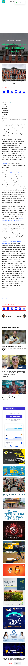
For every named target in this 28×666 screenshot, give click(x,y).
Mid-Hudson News (15, 173)
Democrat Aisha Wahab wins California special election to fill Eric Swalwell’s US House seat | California (13, 372)
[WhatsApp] (20, 92)
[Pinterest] (12, 92)
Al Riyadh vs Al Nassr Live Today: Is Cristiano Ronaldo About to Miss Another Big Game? (14, 348)
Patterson (4, 163)
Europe (19, 40)
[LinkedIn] (16, 92)
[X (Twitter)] (8, 92)
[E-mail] (24, 92)
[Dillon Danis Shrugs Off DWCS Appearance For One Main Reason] (14, 386)
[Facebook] (4, 92)
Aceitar (10, 663)
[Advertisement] (14, 18)
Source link (5, 299)
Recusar (17, 663)
